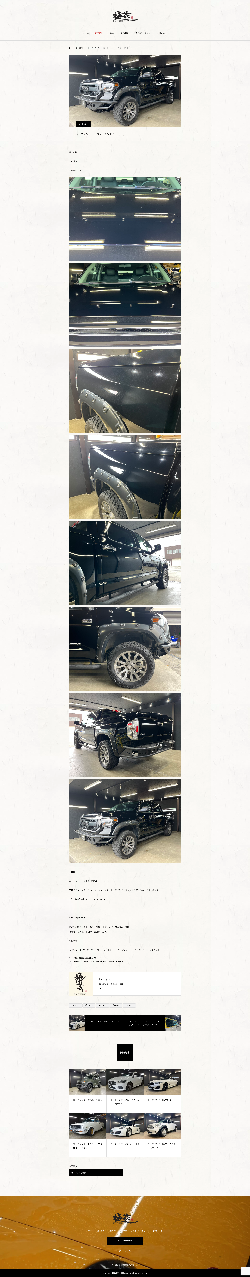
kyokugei (104, 979)
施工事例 (98, 33)
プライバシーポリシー (143, 33)
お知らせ (111, 33)
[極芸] (125, 16)
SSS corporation (125, 1241)
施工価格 (124, 33)
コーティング (83, 124)
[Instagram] (100, 989)
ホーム (86, 33)
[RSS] (130, 1251)
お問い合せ (162, 33)
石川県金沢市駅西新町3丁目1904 (125, 1265)
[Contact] (104, 989)
